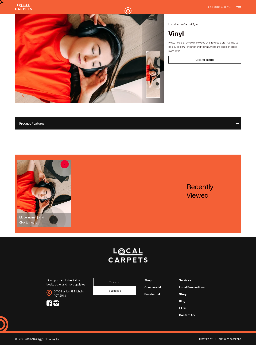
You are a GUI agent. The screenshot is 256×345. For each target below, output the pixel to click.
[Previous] (24, 95)
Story (183, 294)
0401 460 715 (222, 7)
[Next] (33, 95)
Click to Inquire (205, 59)
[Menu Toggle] (239, 7)
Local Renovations (192, 287)
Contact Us (187, 315)
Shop (148, 280)
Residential (152, 294)
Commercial (152, 287)
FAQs (182, 308)
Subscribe (115, 290)
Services (185, 280)
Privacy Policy (205, 338)
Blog (182, 301)
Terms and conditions (229, 338)
